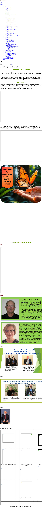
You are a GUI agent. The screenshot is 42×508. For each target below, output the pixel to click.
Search (12, 64)
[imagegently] (3, 0)
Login (1, 4)
